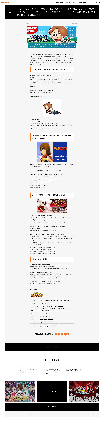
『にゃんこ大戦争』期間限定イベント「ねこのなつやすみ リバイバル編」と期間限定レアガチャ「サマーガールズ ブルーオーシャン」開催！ (52, 371)
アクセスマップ (9, 413)
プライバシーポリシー (24, 413)
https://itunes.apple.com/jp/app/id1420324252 (54, 306)
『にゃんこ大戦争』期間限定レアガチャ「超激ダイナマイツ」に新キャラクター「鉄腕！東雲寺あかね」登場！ (74, 371)
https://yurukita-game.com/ (46, 319)
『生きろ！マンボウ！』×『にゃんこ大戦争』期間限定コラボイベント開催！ (29, 371)
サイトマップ (15, 413)
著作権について (32, 413)
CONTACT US (52, 406)
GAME (28, 23)
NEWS (10, 12)
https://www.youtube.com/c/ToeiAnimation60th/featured (43, 176)
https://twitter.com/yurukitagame (47, 322)
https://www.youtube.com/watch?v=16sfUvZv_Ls (41, 181)
